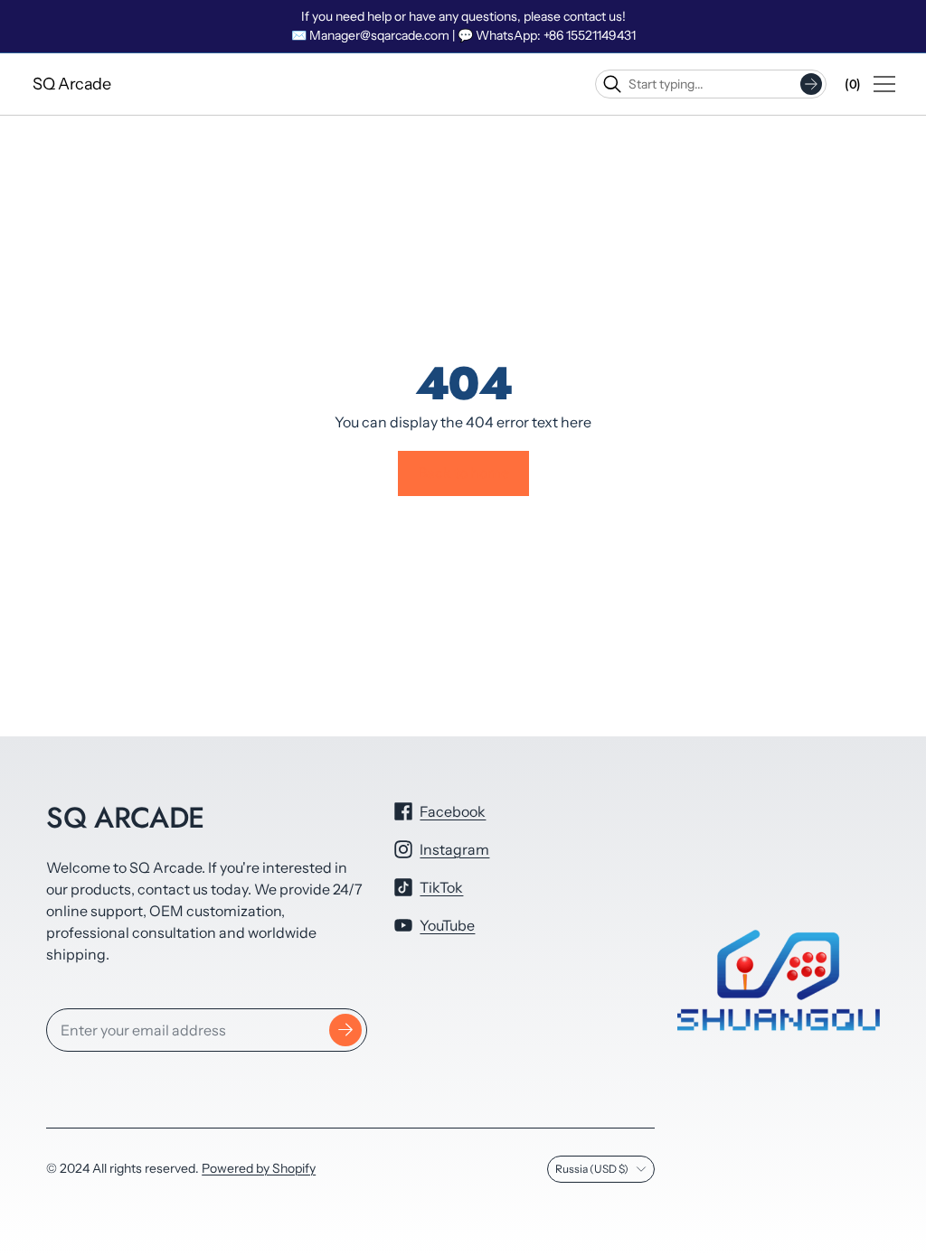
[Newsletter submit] (345, 1030)
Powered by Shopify (259, 1168)
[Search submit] (811, 84)
